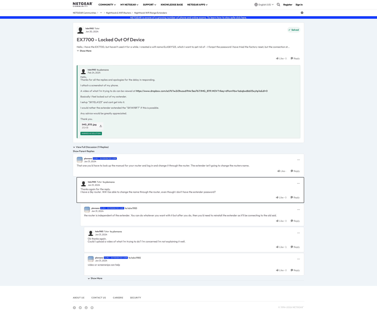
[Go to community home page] (83, 4)
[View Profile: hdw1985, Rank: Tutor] (80, 30)
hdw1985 (90, 28)
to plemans (103, 70)
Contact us (98, 297)
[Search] (278, 4)
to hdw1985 (131, 208)
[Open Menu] (302, 13)
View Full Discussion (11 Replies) (92, 147)
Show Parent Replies (83, 151)
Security (135, 297)
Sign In (299, 4)
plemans (88, 158)
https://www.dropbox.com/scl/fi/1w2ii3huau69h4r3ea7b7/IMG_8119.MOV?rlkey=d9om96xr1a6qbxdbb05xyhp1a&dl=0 (202, 90)
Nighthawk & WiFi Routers (118, 12)
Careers (118, 297)
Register (287, 4)
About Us (78, 297)
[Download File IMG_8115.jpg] (100, 126)
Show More (85, 51)
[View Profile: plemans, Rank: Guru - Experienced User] (80, 160)
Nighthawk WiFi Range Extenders (150, 12)
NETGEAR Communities (84, 12)
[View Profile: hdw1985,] (83, 71)
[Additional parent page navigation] (101, 13)
